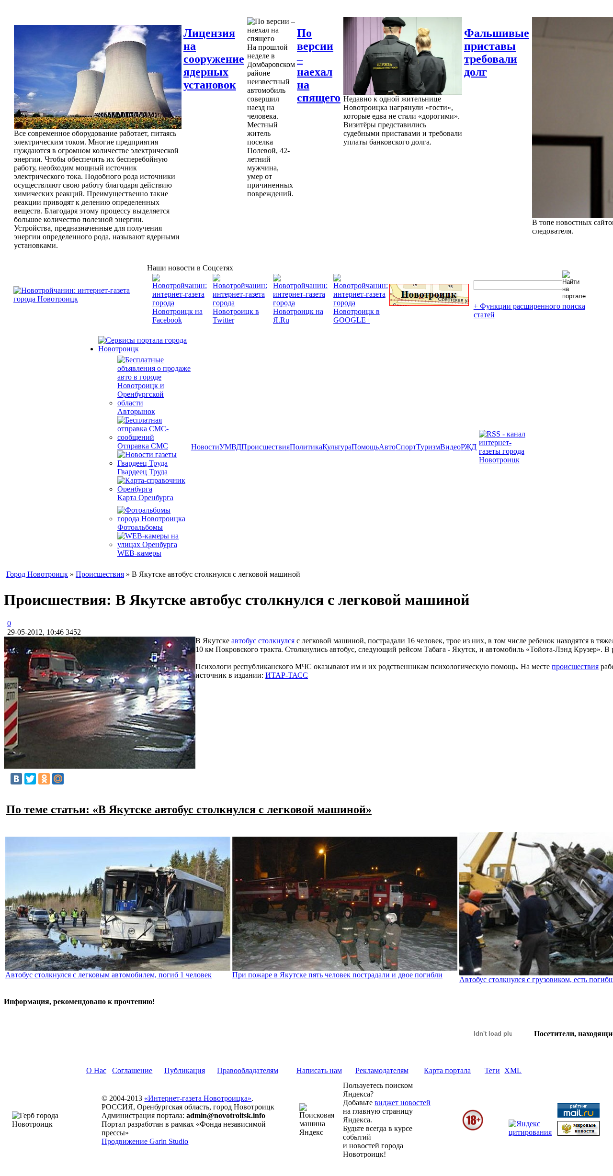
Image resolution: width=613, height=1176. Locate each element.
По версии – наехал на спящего (319, 65)
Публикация (184, 1070)
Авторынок (136, 411)
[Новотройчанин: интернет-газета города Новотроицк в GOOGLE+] (360, 320)
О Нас (96, 1070)
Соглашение (132, 1070)
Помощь (365, 447)
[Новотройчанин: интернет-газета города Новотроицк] (80, 299)
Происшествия (265, 447)
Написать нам (319, 1070)
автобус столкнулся (263, 641)
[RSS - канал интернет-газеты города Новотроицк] (505, 460)
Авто (387, 447)
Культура (337, 447)
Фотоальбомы (140, 527)
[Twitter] (30, 778)
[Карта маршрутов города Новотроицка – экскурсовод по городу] (429, 303)
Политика (306, 447)
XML (513, 1070)
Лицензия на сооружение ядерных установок (213, 59)
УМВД (230, 447)
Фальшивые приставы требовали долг (496, 52)
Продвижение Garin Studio (145, 1141)
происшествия (575, 666)
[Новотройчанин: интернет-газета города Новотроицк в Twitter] (240, 320)
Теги (492, 1070)
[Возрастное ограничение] (472, 1129)
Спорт (406, 447)
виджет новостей (403, 1102)
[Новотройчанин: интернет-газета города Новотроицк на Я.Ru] (300, 320)
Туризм (428, 447)
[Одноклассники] (44, 778)
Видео (450, 447)
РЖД (469, 447)
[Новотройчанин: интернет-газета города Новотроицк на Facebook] (179, 320)
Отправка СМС (142, 446)
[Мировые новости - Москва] (578, 1133)
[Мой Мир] (58, 778)
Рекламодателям (382, 1070)
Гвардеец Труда (142, 472)
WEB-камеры (139, 553)
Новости (205, 447)
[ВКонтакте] (16, 778)
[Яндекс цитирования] (530, 1132)
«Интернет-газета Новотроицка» (197, 1098)
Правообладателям (247, 1070)
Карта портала (447, 1070)
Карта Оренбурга (145, 497)
